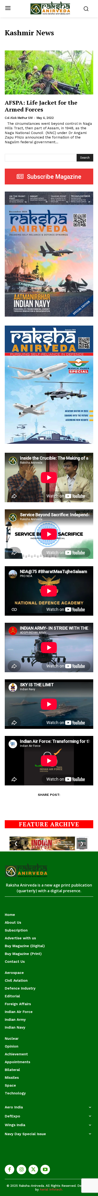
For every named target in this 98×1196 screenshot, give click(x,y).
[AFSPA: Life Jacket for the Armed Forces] (49, 72)
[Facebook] (9, 1169)
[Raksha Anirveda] (50, 8)
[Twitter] (33, 1169)
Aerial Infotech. (51, 1189)
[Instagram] (21, 1169)
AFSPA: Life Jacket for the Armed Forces (41, 106)
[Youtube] (45, 1169)
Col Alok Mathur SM (18, 118)
